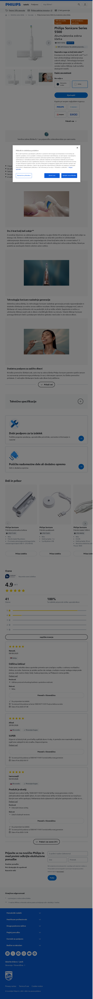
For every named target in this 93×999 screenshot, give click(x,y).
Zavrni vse (51, 175)
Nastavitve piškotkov (23, 175)
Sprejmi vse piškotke (68, 175)
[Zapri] (76, 147)
